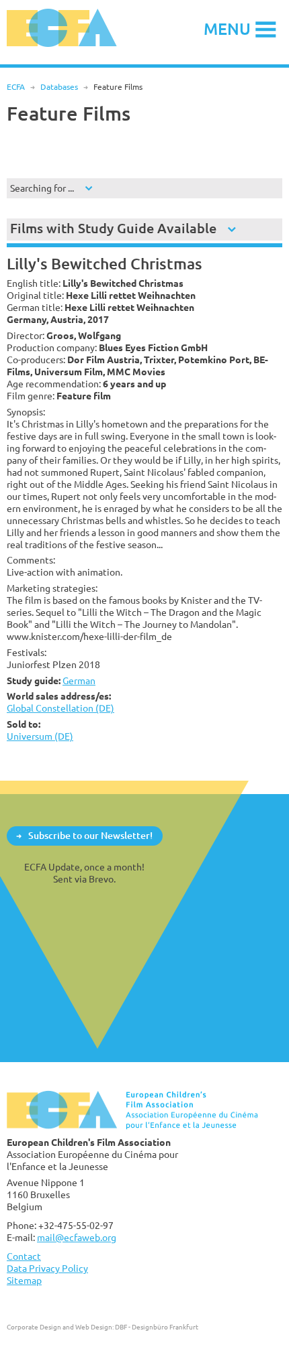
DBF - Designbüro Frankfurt (156, 1327)
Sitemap (24, 1280)
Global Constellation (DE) (60, 708)
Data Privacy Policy (47, 1268)
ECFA (16, 87)
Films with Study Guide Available (113, 228)
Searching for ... (42, 188)
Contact (24, 1256)
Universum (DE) (40, 736)
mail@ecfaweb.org (76, 1237)
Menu (227, 28)
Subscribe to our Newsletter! (90, 835)
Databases (59, 87)
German (79, 680)
